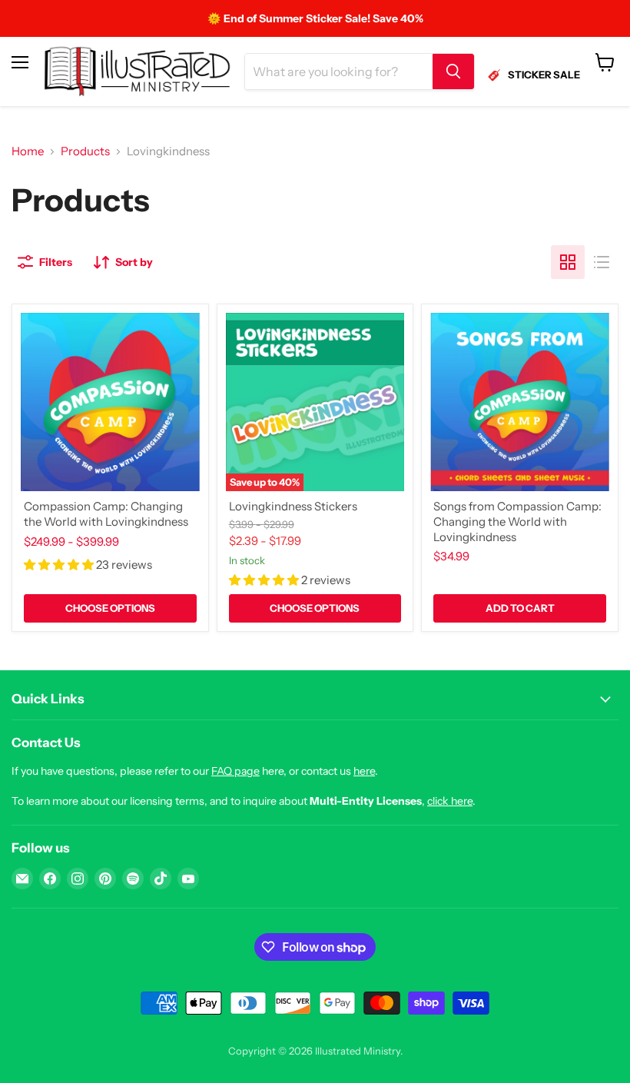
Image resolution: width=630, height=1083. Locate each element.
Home (28, 151)
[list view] (601, 262)
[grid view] (568, 262)
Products (85, 151)
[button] (60, 564)
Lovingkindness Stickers (293, 506)
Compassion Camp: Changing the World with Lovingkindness (106, 514)
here (364, 771)
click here (449, 801)
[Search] (453, 71)
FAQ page (235, 771)
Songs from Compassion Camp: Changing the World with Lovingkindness (517, 521)
